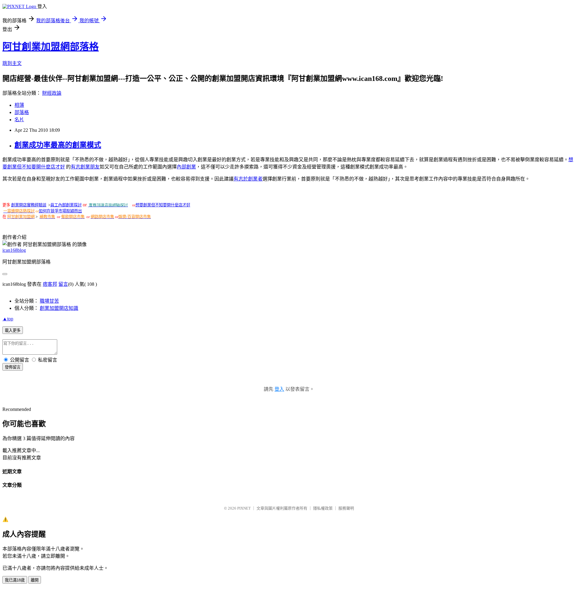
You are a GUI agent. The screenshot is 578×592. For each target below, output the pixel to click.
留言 (63, 284)
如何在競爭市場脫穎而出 (60, 211)
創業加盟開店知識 (59, 308)
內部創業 (186, 166)
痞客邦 (50, 284)
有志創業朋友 (85, 166)
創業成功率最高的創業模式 (57, 145)
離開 (35, 580)
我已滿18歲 (15, 580)
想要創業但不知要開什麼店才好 (162, 205)
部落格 (21, 112)
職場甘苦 (49, 301)
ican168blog (14, 250)
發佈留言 (12, 367)
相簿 (19, 105)
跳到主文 (12, 63)
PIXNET (244, 508)
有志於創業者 (248, 178)
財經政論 (51, 93)
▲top (7, 318)
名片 (19, 119)
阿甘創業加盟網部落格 (50, 46)
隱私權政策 (323, 508)
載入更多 (12, 330)
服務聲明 (346, 508)
